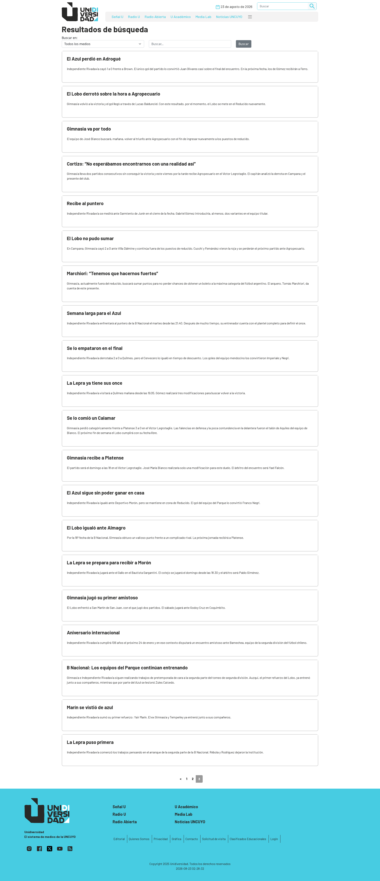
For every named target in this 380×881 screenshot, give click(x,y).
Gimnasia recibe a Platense (95, 457)
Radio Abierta (155, 16)
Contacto (191, 839)
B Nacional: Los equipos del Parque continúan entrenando (127, 667)
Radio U (134, 16)
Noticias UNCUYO (229, 16)
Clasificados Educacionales (248, 839)
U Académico (181, 16)
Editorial (119, 839)
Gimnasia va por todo (89, 129)
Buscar (243, 44)
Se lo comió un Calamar (91, 418)
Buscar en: (69, 38)
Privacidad (161, 839)
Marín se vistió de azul (90, 707)
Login (274, 839)
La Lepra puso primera (90, 742)
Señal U (117, 16)
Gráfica (176, 839)
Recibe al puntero (85, 203)
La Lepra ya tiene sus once (94, 383)
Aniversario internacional (93, 632)
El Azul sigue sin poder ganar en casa (105, 492)
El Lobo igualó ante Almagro (96, 527)
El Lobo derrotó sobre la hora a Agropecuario (113, 94)
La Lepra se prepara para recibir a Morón (109, 562)
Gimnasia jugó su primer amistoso (102, 597)
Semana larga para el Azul (94, 313)
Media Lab (203, 16)
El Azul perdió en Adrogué (94, 59)
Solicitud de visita (214, 839)
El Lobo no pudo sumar (90, 238)
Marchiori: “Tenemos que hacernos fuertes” (112, 273)
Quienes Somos (139, 839)
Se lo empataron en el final (95, 348)
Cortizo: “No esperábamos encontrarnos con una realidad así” (131, 164)
